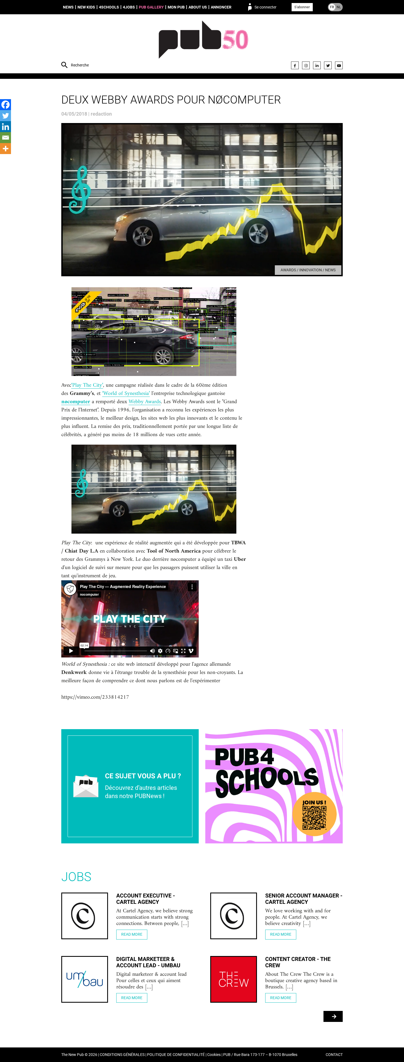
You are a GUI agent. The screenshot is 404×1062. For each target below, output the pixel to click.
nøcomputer (75, 402)
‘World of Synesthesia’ (126, 394)
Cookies (214, 1055)
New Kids (86, 7)
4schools (109, 7)
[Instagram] (306, 65)
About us (198, 7)
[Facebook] (295, 65)
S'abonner (302, 7)
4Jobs (129, 7)
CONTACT (334, 1055)
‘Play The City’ (87, 386)
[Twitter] (328, 65)
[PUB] (203, 44)
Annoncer (221, 7)
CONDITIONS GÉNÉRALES (122, 1055)
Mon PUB (176, 7)
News (68, 7)
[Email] (5, 137)
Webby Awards (145, 402)
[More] (5, 148)
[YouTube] (339, 65)
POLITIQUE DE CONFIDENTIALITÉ (176, 1055)
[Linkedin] (5, 126)
